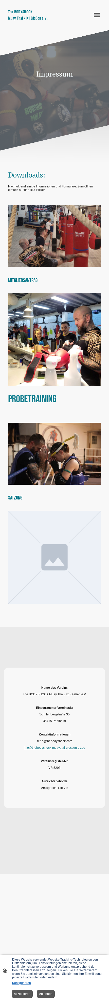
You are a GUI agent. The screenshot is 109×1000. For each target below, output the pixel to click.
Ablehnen (45, 994)
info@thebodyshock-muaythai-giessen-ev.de (54, 747)
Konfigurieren (21, 983)
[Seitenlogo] (29, 23)
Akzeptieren (22, 994)
